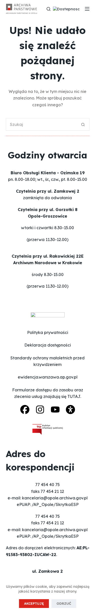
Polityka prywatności (47, 332)
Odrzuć (63, 603)
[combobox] (41, 124)
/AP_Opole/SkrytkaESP (55, 504)
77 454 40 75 (47, 484)
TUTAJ (73, 396)
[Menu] (87, 9)
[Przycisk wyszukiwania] (83, 124)
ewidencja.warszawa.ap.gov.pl (48, 377)
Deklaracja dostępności (47, 345)
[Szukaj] (48, 9)
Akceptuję (34, 603)
